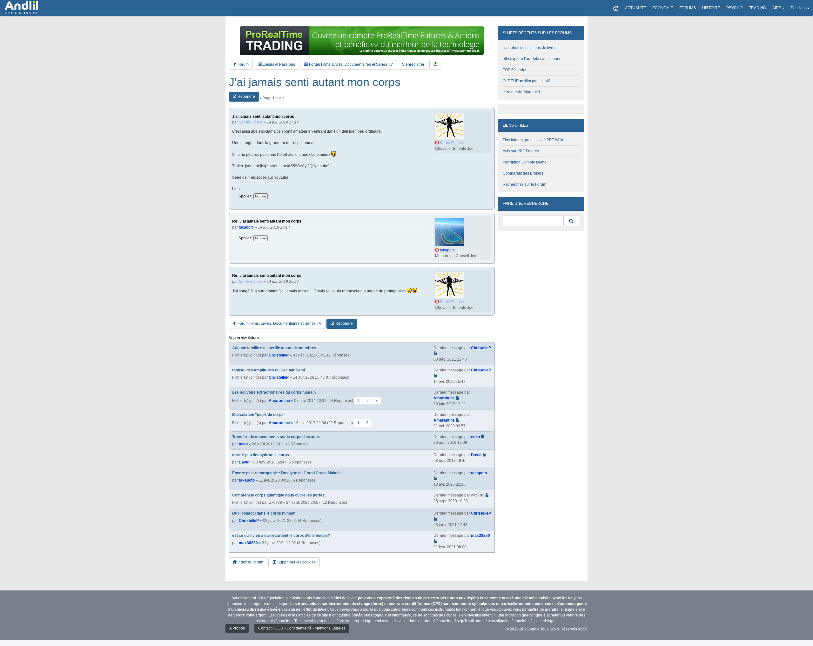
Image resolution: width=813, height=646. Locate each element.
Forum (243, 64)
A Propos (237, 628)
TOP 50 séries (515, 70)
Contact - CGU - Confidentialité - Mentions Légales (302, 628)
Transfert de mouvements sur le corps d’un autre (276, 437)
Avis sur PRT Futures (521, 151)
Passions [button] (799, 8)
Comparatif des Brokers (523, 173)
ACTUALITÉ (635, 8)
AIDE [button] (776, 8)
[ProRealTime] (362, 40)
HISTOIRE (711, 8)
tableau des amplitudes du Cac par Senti (268, 370)
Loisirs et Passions (278, 64)
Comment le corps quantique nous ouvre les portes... (279, 495)
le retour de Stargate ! (521, 92)
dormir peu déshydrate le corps (260, 455)
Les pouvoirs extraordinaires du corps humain (274, 392)
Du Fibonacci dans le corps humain (263, 513)
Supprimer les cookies (296, 562)
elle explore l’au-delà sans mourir (532, 59)
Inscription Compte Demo (525, 162)
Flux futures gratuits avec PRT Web (533, 140)
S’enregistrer (413, 64)
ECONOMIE (662, 8)
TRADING (757, 8)
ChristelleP (279, 355)
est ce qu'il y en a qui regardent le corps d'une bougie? (281, 535)
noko (243, 444)
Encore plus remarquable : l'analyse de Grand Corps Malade (286, 473)
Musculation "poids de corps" (259, 414)
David (244, 462)
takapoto (247, 480)
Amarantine (279, 400)
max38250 (248, 543)
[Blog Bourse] (21, 8)
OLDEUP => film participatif (526, 81)
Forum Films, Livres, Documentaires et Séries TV (350, 64)
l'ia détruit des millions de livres (529, 47)
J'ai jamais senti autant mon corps (314, 82)
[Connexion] (435, 65)
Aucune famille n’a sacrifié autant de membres (274, 348)
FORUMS (687, 8)
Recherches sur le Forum (524, 184)
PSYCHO (734, 8)
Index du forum (250, 562)
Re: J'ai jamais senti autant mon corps (266, 221)
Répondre (246, 96)
